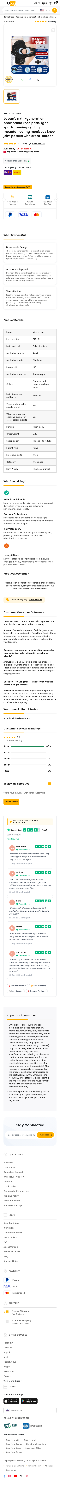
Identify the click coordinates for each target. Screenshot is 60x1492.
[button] (37, 3)
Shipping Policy (11, 1195)
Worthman (9, 21)
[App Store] (11, 1401)
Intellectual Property (13, 1176)
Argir (5, 1357)
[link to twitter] (38, 80)
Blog (5, 1256)
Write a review (11, 801)
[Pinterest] (28, 1476)
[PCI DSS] (10, 1425)
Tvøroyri (7, 1376)
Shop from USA (12, 1440)
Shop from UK (30, 1440)
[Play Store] (29, 1401)
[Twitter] (23, 1476)
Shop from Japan (14, 1444)
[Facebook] (5, 1476)
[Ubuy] (11, 3)
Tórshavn (8, 1342)
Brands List (9, 1227)
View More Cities (12, 1381)
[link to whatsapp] (22, 80)
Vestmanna (9, 1371)
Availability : (9, 148)
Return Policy (10, 1237)
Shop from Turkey (14, 1452)
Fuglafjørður (9, 1361)
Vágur (6, 1366)
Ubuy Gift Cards (11, 1251)
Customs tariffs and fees (16, 1191)
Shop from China (33, 1448)
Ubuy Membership (12, 1205)
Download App (11, 1223)
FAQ (5, 1242)
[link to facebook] (30, 80)
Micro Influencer (11, 1200)
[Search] (54, 10)
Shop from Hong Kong (36, 1444)
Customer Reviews (12, 1232)
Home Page (8, 17)
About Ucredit (10, 1247)
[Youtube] (17, 1476)
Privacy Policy (34, 1466)
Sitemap (7, 1181)
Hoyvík (6, 1352)
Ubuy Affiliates (10, 1261)
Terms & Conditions (15, 1466)
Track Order (9, 1186)
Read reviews (13, 839)
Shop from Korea (13, 1448)
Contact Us (9, 1167)
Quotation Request (13, 1172)
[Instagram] (11, 1476)
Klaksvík (7, 1347)
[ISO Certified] (31, 1425)
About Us (8, 1162)
